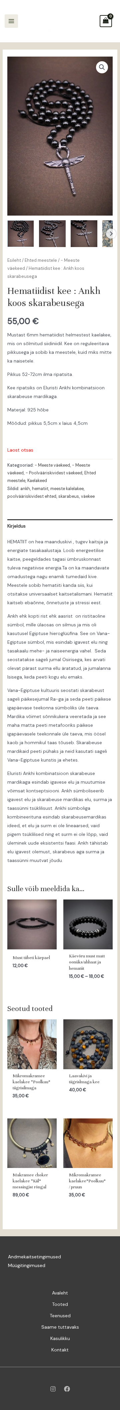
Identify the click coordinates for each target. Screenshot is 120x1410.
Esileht (14, 260)
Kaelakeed (37, 480)
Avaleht (60, 1293)
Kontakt (60, 1350)
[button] (102, 67)
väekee (88, 496)
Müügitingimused (26, 1265)
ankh (25, 488)
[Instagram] (53, 1389)
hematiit (40, 488)
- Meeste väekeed (52, 465)
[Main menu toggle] (11, 21)
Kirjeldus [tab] (16, 526)
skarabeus (68, 496)
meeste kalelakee (67, 488)
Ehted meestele (41, 260)
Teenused (60, 1316)
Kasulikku (60, 1338)
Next (111, 234)
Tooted (60, 1304)
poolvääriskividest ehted (31, 496)
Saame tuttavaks (60, 1327)
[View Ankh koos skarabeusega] (20, 233)
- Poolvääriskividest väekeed (54, 473)
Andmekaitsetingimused (34, 1257)
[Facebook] (67, 1389)
